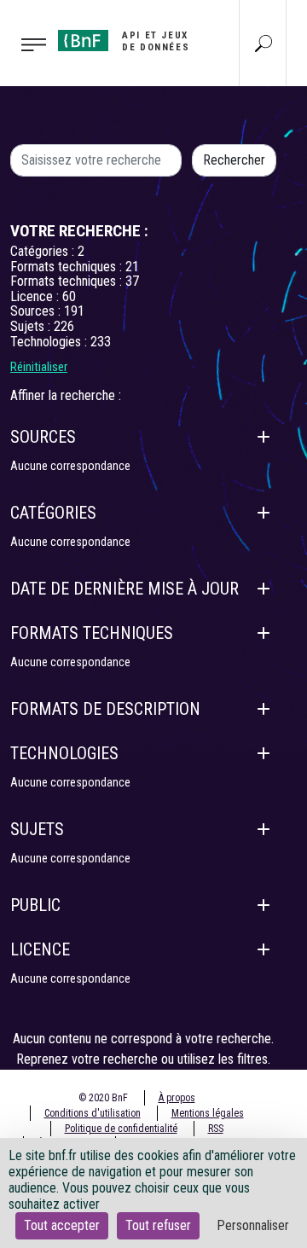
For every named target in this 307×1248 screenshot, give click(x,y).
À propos (177, 1098)
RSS (215, 1129)
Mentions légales (207, 1113)
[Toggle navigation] (24, 43)
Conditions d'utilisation (92, 1113)
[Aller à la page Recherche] (263, 42)
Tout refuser (158, 1225)
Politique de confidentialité (121, 1129)
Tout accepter (62, 1225)
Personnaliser (253, 1225)
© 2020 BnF (103, 1098)
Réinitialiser (38, 366)
